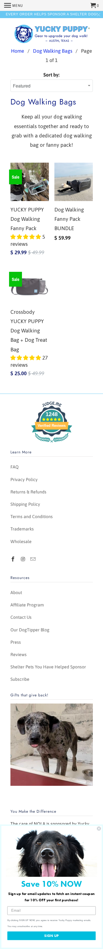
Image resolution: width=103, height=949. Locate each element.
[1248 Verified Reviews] (51, 443)
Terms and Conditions (31, 516)
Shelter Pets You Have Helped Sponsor (48, 666)
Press (15, 642)
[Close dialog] (99, 828)
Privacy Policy (24, 479)
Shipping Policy (25, 504)
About (16, 592)
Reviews (18, 654)
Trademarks (22, 528)
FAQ (14, 466)
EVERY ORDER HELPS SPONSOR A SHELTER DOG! (52, 14)
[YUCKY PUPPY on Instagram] (23, 559)
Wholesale (21, 541)
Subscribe (19, 679)
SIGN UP (51, 935)
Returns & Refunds (28, 491)
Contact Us (21, 617)
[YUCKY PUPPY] (51, 33)
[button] (26, 237)
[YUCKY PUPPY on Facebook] (13, 559)
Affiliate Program (27, 604)
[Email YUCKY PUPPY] (33, 559)
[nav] (13, 5)
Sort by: (51, 75)
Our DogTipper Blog (29, 629)
